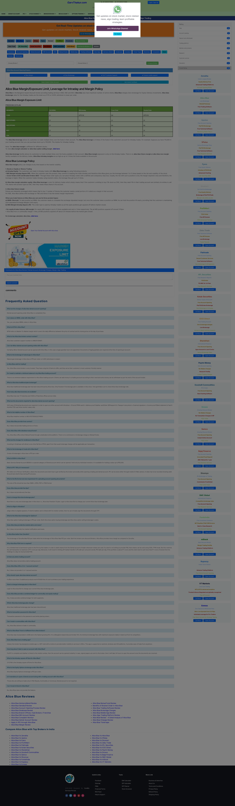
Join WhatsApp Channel (117, 28)
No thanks (117, 34)
